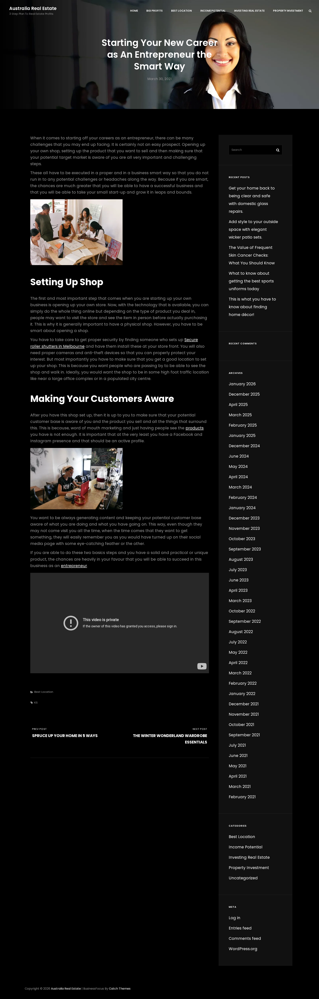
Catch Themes (120, 988)
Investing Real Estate (249, 11)
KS (36, 702)
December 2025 (244, 394)
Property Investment (288, 11)
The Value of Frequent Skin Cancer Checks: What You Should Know (252, 255)
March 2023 (240, 600)
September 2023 (245, 549)
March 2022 (240, 673)
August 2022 (241, 631)
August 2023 (241, 559)
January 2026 (242, 384)
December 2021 (244, 704)
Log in (234, 917)
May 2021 (237, 766)
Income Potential (213, 11)
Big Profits (154, 11)
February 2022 (243, 683)
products (195, 428)
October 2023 (242, 538)
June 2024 (239, 456)
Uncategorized (243, 878)
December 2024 (244, 446)
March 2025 (240, 415)
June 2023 (238, 580)
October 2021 (241, 724)
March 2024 (240, 487)
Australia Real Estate (32, 8)
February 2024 (243, 497)
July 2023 (238, 569)
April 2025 (238, 404)
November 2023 (244, 528)
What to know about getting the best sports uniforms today (251, 281)
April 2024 (238, 476)
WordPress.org (243, 948)
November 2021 (244, 714)
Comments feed (245, 938)
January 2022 (242, 693)
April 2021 (238, 776)
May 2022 (238, 652)
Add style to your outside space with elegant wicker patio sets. (253, 229)
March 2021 (240, 786)
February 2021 (242, 797)
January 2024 (242, 507)
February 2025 (243, 425)
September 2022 (245, 621)
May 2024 (238, 466)
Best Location (181, 11)
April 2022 (238, 662)
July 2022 (238, 642)
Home (134, 11)
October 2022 (242, 611)
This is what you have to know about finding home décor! (252, 306)
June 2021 (238, 755)
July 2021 (237, 745)
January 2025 (242, 435)
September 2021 (244, 735)
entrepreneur (74, 565)
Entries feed (240, 928)
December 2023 (244, 518)
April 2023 (238, 590)
